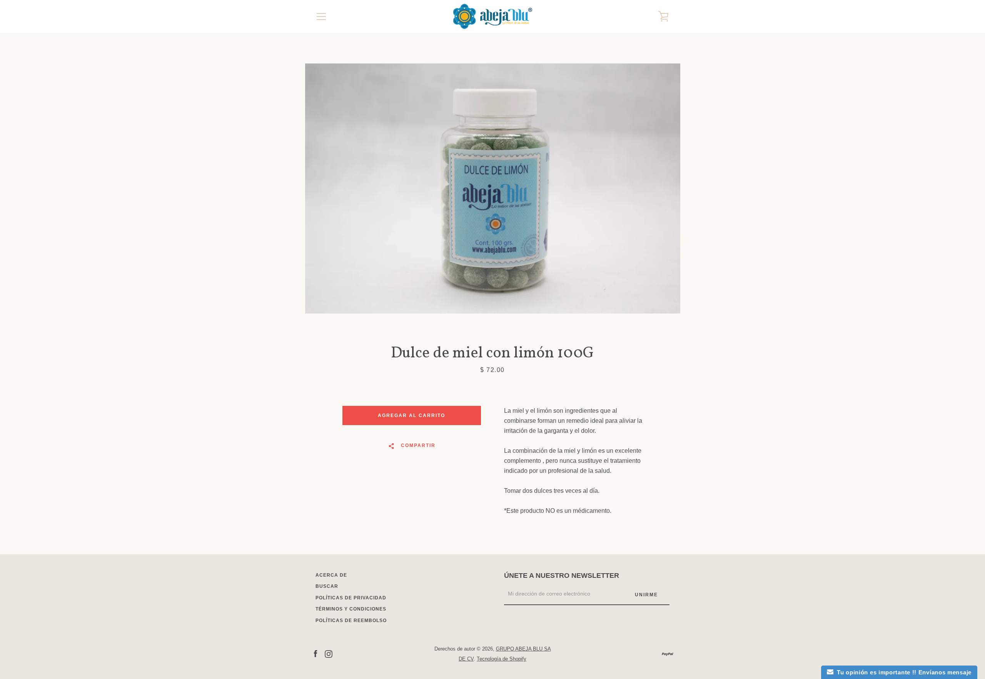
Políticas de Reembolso (351, 620)
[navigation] (321, 16)
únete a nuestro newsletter (561, 575)
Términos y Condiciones (351, 609)
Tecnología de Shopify (501, 659)
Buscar (327, 586)
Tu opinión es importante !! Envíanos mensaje (902, 672)
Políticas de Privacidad (351, 598)
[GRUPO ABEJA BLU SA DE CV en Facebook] (315, 653)
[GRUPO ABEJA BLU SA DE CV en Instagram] (328, 653)
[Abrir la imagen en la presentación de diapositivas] (492, 188)
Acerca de (331, 575)
